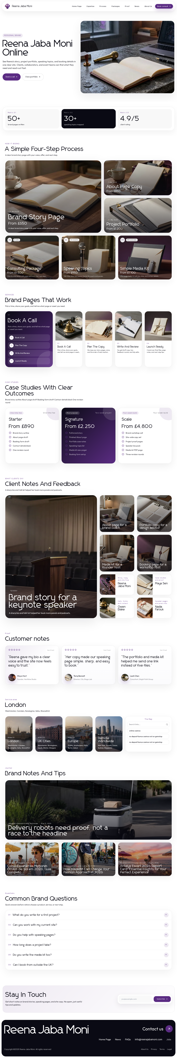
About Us (144, 1049)
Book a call (10, 77)
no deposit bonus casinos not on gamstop (145, 736)
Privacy (154, 1049)
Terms (162, 1049)
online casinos (134, 731)
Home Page (105, 1039)
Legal (169, 1049)
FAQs (128, 1039)
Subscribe (161, 999)
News (118, 1039)
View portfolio (31, 77)
